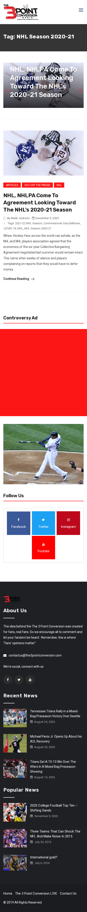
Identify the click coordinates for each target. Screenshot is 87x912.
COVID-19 (10, 228)
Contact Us (68, 893)
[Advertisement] (43, 372)
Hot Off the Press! (37, 185)
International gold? (43, 857)
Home (7, 893)
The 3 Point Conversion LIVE (36, 893)
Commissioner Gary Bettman (62, 223)
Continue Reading (16, 279)
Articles (12, 185)
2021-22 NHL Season (28, 223)
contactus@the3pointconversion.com (35, 655)
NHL (59, 185)
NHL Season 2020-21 (37, 228)
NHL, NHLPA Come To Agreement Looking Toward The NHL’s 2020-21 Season (39, 202)
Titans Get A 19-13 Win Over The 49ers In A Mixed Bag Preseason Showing (53, 766)
